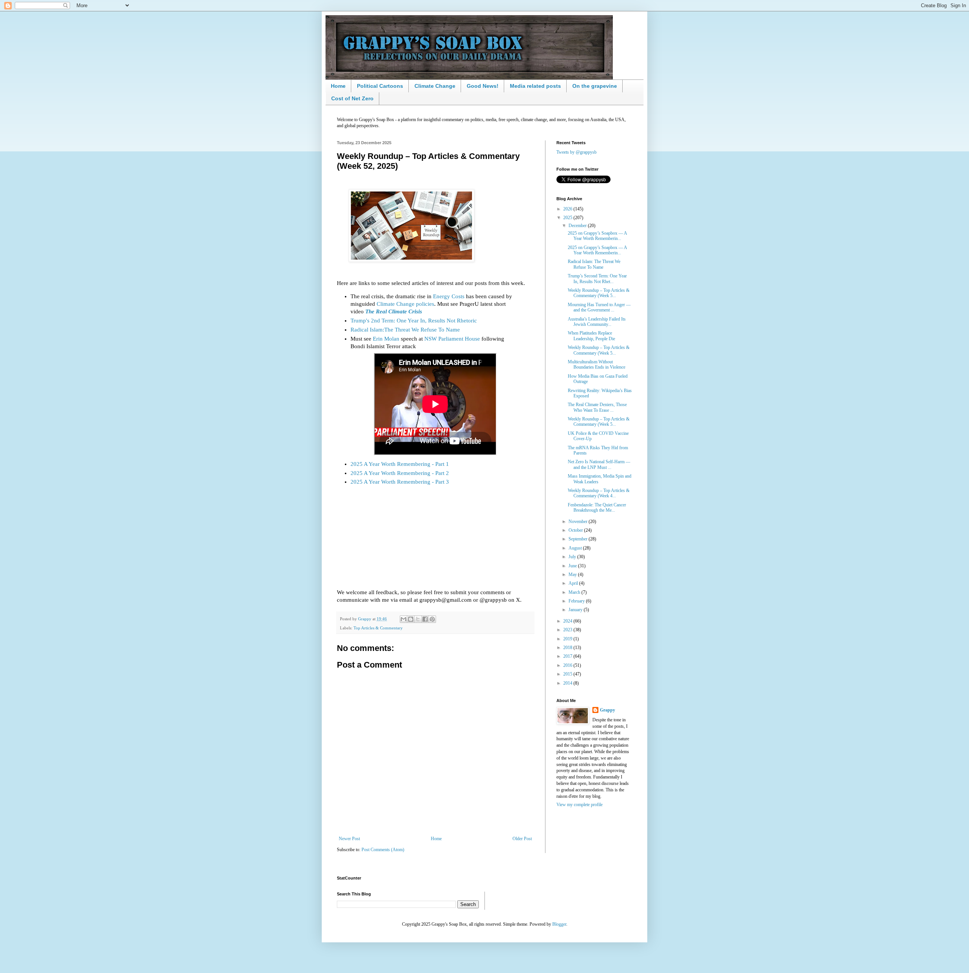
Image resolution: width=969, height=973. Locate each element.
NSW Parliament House (452, 339)
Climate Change (434, 86)
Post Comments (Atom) (382, 849)
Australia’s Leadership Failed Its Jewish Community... (597, 321)
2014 (568, 683)
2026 (568, 209)
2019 (568, 638)
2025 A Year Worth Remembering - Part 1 (400, 464)
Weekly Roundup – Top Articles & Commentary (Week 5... (598, 293)
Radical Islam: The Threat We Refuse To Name (594, 264)
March (575, 592)
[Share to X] (418, 619)
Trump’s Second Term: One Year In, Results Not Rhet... (597, 278)
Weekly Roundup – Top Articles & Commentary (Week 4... (598, 493)
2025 (568, 217)
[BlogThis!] (410, 619)
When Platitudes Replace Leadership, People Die (591, 335)
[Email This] (403, 619)
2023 (568, 629)
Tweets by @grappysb (576, 152)
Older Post (522, 838)
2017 (568, 656)
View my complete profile (579, 804)
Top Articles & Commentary (378, 628)
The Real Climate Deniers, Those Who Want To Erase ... (597, 407)
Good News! (483, 86)
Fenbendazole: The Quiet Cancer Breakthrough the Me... (597, 507)
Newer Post (349, 838)
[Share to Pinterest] (432, 619)
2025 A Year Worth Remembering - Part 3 (400, 482)
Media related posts (535, 86)
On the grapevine (594, 86)
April (574, 583)
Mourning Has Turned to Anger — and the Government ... (599, 307)
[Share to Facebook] (425, 619)
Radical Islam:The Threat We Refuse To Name (405, 330)
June (573, 565)
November (579, 521)
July (573, 556)
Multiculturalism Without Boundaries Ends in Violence (596, 364)
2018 (568, 647)
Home (338, 86)
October (576, 530)
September (579, 539)
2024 (568, 621)
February (577, 601)
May (573, 574)
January (576, 609)
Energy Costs (448, 296)
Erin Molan (386, 339)
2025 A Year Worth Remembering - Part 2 (400, 473)
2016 (568, 665)
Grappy (607, 710)
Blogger (559, 924)
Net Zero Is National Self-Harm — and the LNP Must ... (599, 464)
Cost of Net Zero (352, 98)
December (578, 225)
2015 (568, 674)
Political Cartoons (380, 86)
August (576, 548)
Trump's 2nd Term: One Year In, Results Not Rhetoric (414, 321)
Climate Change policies (405, 304)
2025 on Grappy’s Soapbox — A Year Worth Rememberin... (597, 235)
